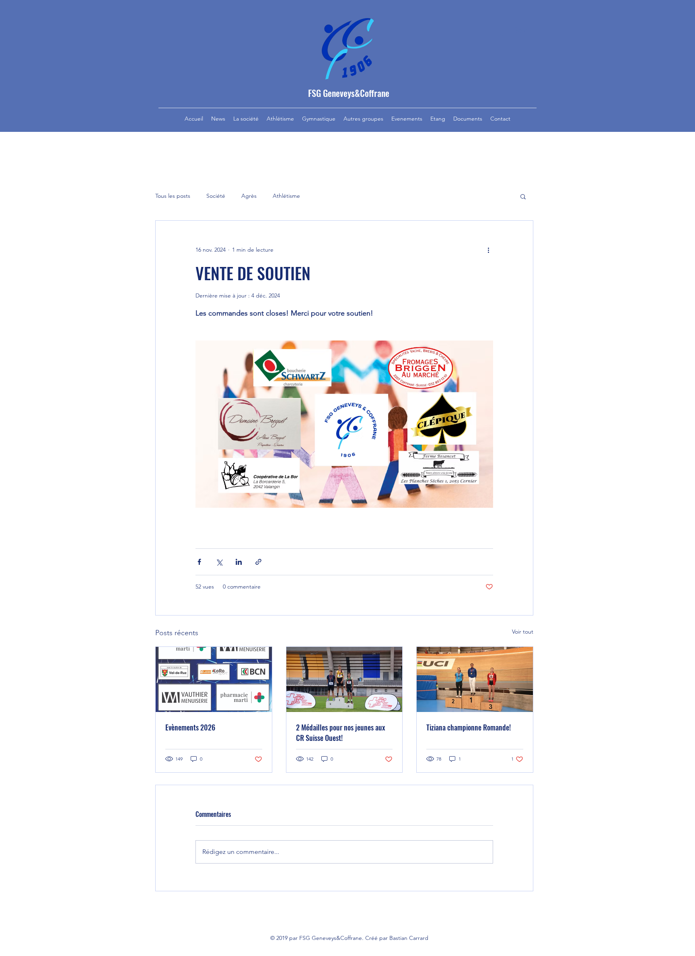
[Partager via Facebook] (199, 562)
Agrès (249, 195)
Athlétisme (286, 195)
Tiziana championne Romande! (468, 727)
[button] (523, 196)
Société (215, 195)
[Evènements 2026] (214, 679)
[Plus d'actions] (488, 249)
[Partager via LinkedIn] (239, 562)
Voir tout (522, 631)
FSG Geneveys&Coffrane (348, 92)
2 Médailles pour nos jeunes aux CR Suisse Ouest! (340, 732)
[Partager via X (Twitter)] (219, 562)
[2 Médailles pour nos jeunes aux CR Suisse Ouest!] (344, 679)
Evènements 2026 (190, 727)
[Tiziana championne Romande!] (475, 679)
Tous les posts (172, 195)
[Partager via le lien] (258, 562)
